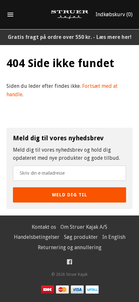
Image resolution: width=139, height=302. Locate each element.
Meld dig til (69, 194)
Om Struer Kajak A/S (83, 227)
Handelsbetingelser (36, 237)
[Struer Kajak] (69, 15)
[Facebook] (69, 263)
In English (113, 237)
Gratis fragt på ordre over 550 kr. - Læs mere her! (70, 37)
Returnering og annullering (70, 247)
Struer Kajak (77, 274)
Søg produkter (81, 237)
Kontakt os (44, 227)
